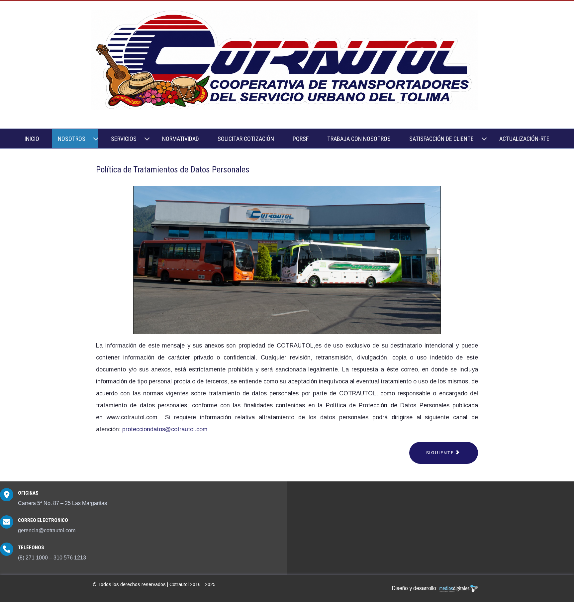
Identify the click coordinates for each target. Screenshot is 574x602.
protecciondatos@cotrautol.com (165, 429)
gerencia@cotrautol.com (46, 530)
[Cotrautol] (287, 60)
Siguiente (440, 452)
